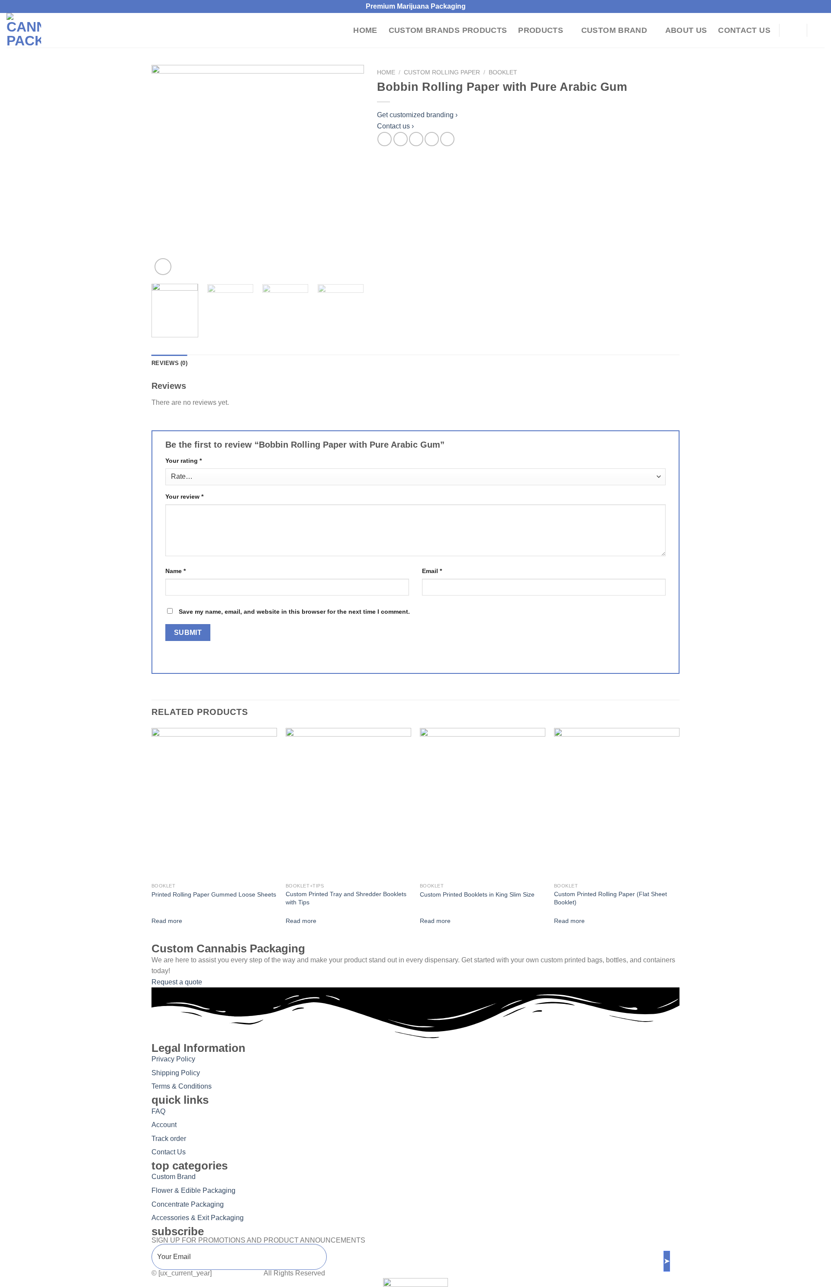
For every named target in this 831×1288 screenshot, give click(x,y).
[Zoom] (163, 266)
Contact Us (744, 30)
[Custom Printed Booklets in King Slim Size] (482, 803)
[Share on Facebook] (384, 139)
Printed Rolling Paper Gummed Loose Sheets (213, 894)
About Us (686, 30)
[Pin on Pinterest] (432, 139)
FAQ (158, 1111)
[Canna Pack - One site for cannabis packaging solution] (45, 30)
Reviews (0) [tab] (169, 363)
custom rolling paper (442, 72)
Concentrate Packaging (187, 1204)
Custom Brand (614, 30)
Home (365, 30)
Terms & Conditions (181, 1086)
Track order (168, 1138)
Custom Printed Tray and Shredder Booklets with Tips (346, 898)
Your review (184, 496)
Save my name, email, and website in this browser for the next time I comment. (294, 611)
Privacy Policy (173, 1059)
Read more (166, 920)
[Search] (793, 30)
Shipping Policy (175, 1073)
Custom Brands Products (448, 30)
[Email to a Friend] (416, 139)
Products (540, 30)
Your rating (183, 460)
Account (164, 1124)
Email (432, 570)
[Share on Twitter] (400, 139)
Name (175, 570)
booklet (503, 72)
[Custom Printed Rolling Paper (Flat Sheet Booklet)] (617, 803)
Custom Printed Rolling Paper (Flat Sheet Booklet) (610, 898)
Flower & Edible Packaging (193, 1190)
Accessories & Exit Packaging (197, 1217)
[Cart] (820, 30)
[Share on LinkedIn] (447, 139)
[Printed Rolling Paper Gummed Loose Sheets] (214, 803)
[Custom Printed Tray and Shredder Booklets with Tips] (348, 803)
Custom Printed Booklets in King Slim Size (477, 894)
